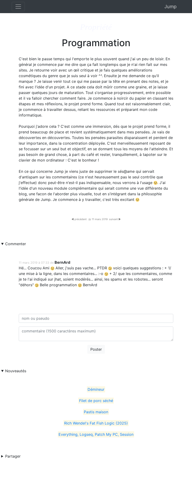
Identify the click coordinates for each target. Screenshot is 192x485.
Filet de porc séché (96, 400)
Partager (13, 456)
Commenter (15, 243)
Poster (96, 349)
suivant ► (115, 219)
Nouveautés (15, 370)
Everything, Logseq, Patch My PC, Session (96, 434)
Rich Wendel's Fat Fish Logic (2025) (96, 423)
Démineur (96, 389)
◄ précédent (79, 219)
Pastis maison (96, 412)
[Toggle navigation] (18, 6)
